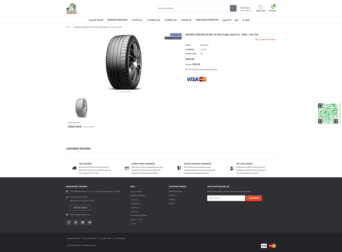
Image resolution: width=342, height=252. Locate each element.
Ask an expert (80, 207)
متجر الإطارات (170, 19)
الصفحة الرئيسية (96, 19)
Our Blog (172, 199)
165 (190, 69)
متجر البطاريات (153, 19)
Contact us (173, 195)
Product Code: (191, 54)
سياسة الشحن (106, 238)
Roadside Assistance (117, 19)
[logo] (71, 8)
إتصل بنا (245, 19)
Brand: (188, 45)
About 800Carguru (175, 191)
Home (68, 27)
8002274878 (74, 126)
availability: (190, 49)
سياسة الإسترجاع (90, 238)
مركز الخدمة (137, 19)
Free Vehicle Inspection (207, 19)
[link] (81, 108)
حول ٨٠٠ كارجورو (230, 19)
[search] (233, 8)
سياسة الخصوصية (73, 238)
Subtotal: (189, 64)
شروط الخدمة (120, 238)
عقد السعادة (186, 19)
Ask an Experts (88, 127)
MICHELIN (204, 45)
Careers (172, 203)
